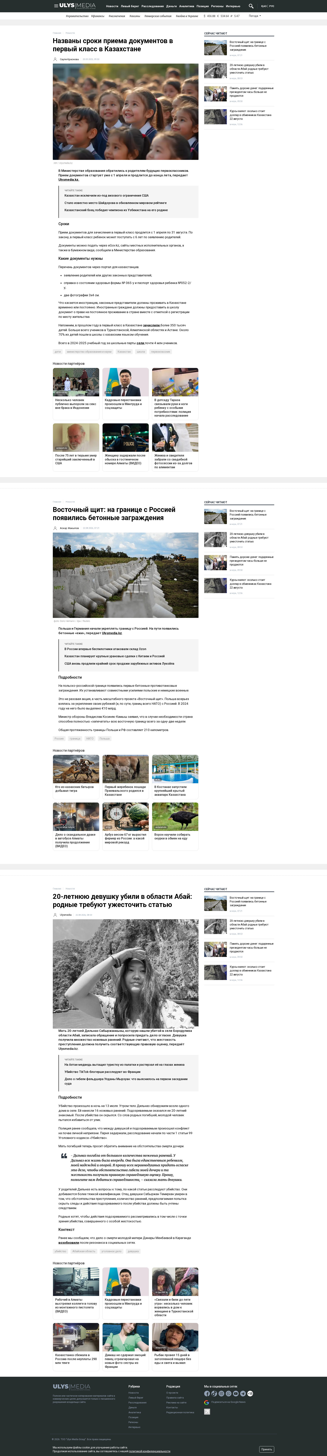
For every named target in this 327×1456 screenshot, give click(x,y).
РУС (271, 6)
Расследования (153, 6)
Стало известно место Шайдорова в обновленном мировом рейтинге (116, 203)
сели (141, 343)
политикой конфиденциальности (149, 1451)
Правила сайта (175, 1397)
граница (75, 738)
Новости (112, 6)
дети (58, 351)
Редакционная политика (180, 1412)
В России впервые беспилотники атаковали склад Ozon (105, 649)
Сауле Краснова (69, 59)
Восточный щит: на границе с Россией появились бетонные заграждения (248, 45)
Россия (59, 738)
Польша (105, 738)
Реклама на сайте (176, 1402)
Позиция (203, 6)
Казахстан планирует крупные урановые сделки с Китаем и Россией (115, 656)
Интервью (233, 6)
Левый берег (130, 6)
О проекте (172, 1392)
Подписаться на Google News (228, 1402)
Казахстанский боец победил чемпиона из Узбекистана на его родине (116, 210)
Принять (267, 1449)
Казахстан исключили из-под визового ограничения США (107, 195)
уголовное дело (111, 1251)
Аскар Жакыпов (69, 528)
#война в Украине (187, 16)
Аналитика (186, 6)
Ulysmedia (66, 914)
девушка (133, 1251)
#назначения (117, 16)
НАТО (89, 738)
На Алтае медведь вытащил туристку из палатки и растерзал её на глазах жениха (125, 1064)
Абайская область (83, 1251)
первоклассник (160, 351)
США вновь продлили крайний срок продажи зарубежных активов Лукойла (119, 663)
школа (141, 351)
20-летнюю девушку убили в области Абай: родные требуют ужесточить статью (249, 69)
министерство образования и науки (89, 351)
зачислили (151, 325)
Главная (57, 33)
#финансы (97, 16)
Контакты (172, 1407)
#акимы (134, 16)
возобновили (68, 1242)
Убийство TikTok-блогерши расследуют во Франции (102, 1072)
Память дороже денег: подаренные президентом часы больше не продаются (252, 92)
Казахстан (124, 351)
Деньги (171, 6)
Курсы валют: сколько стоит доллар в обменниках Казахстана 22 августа (250, 115)
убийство (60, 1251)
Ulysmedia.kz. (68, 179)
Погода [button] (254, 15)
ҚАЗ (264, 6)
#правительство (77, 16)
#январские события (157, 16)
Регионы (217, 6)
